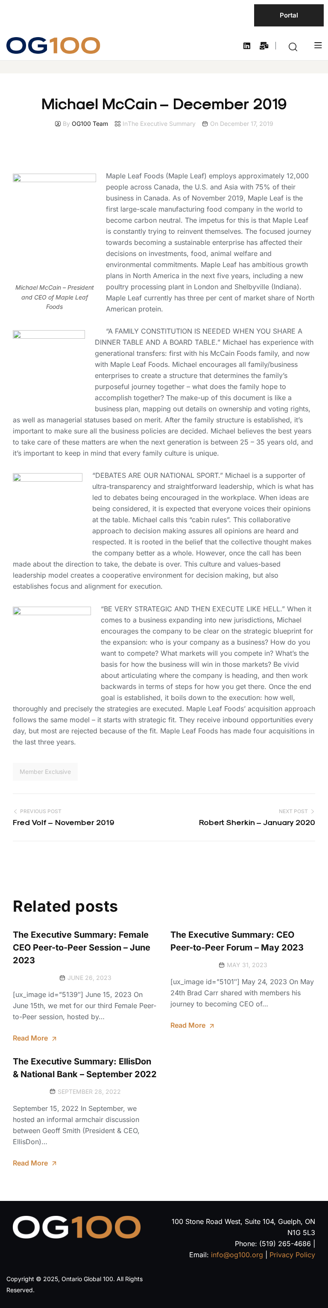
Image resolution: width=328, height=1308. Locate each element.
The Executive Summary (162, 123)
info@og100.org (237, 1254)
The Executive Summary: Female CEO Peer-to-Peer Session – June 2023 (81, 947)
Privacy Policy (292, 1254)
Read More (30, 1038)
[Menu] (318, 45)
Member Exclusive (45, 771)
